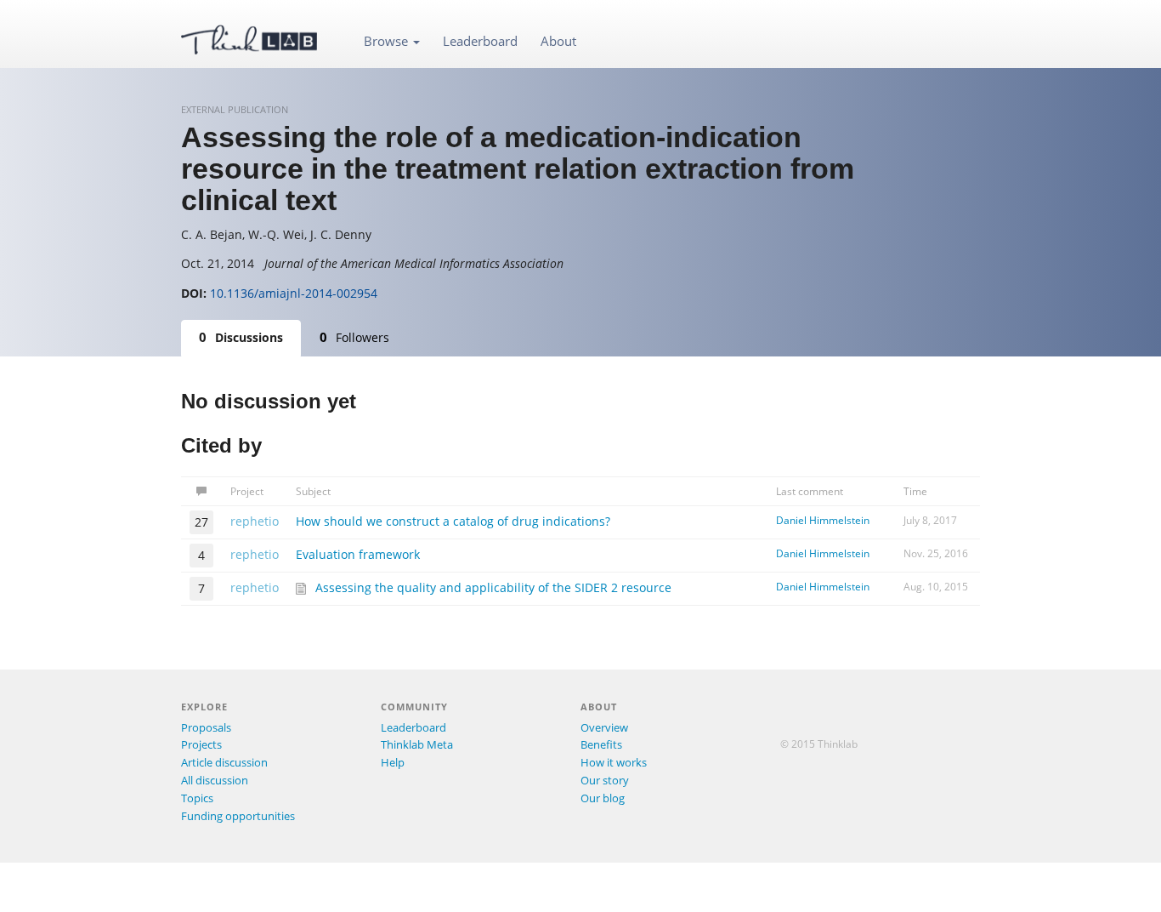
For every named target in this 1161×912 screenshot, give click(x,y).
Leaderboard (480, 40)
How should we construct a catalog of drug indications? (453, 521)
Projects (201, 744)
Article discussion (224, 762)
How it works (613, 762)
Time (915, 491)
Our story (604, 780)
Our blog (602, 798)
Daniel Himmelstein (822, 520)
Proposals (206, 727)
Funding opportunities (238, 816)
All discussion (214, 780)
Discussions (241, 336)
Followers (354, 336)
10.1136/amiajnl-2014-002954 (293, 293)
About (558, 40)
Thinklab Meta (417, 744)
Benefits (601, 744)
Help (393, 762)
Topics (197, 798)
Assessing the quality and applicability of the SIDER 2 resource (493, 587)
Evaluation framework (358, 554)
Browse (387, 40)
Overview (604, 727)
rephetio (254, 521)
